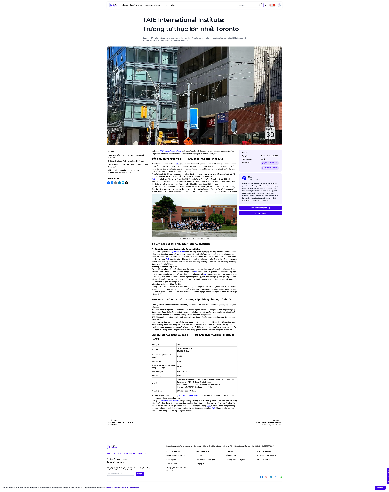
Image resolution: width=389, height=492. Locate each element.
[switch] (272, 5)
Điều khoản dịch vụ (263, 460)
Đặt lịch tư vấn (260, 213)
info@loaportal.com (118, 459)
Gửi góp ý (200, 464)
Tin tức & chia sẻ (173, 464)
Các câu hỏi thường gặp (205, 460)
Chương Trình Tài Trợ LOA (236, 460)
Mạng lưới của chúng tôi (175, 455)
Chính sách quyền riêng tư (266, 455)
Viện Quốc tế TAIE (177, 252)
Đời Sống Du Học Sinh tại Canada (269, 168)
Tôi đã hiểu (380, 487)
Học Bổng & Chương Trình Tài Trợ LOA (269, 163)
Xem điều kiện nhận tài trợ (260, 208)
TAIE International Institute (189, 396)
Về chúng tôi (231, 455)
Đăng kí (140, 473)
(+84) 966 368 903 (118, 462)
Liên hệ (199, 455)
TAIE (178, 164)
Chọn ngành (171, 460)
